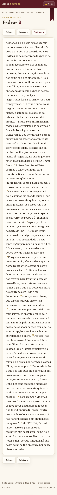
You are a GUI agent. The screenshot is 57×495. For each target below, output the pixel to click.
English (42, 487)
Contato (6, 487)
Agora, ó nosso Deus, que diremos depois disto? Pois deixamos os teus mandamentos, (26, 301)
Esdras (30, 12)
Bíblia (11, 3)
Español (51, 487)
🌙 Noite (49, 4)
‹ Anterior (9, 32)
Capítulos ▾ (39, 32)
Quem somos (44, 483)
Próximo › (23, 32)
